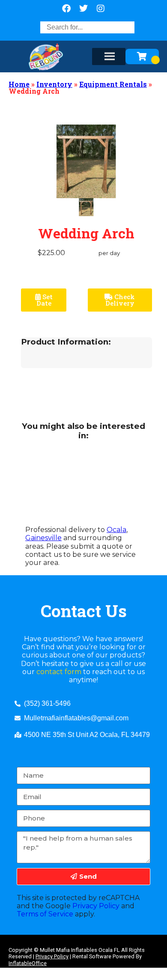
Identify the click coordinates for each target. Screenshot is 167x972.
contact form (58, 672)
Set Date (44, 299)
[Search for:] (87, 27)
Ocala (116, 530)
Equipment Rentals (113, 84)
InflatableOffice (28, 963)
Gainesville (43, 538)
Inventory (54, 84)
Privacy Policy (95, 906)
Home (19, 84)
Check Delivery (120, 299)
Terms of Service (45, 914)
